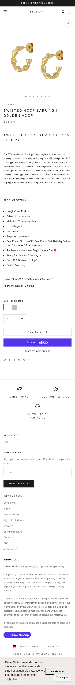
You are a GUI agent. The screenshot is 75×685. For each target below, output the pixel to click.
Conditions (9, 502)
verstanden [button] (58, 671)
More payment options (37, 350)
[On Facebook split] (14, 360)
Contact (7, 537)
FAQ (5, 543)
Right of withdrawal (13, 520)
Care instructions (12, 531)
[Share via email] (29, 360)
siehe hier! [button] (12, 679)
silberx (9, 104)
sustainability (10, 549)
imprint (7, 508)
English (53, 646)
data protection (11, 514)
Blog (5, 441)
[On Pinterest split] (24, 360)
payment (8, 525)
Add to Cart (37, 331)
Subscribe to (19, 483)
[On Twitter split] (19, 360)
